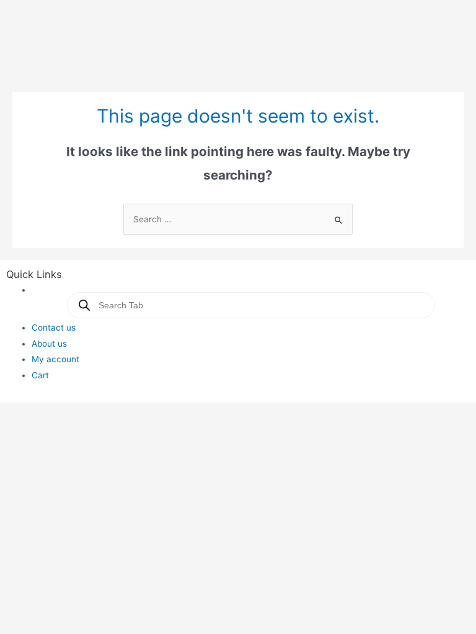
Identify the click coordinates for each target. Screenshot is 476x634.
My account (55, 359)
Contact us (54, 327)
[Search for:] (238, 219)
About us (49, 344)
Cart (40, 375)
